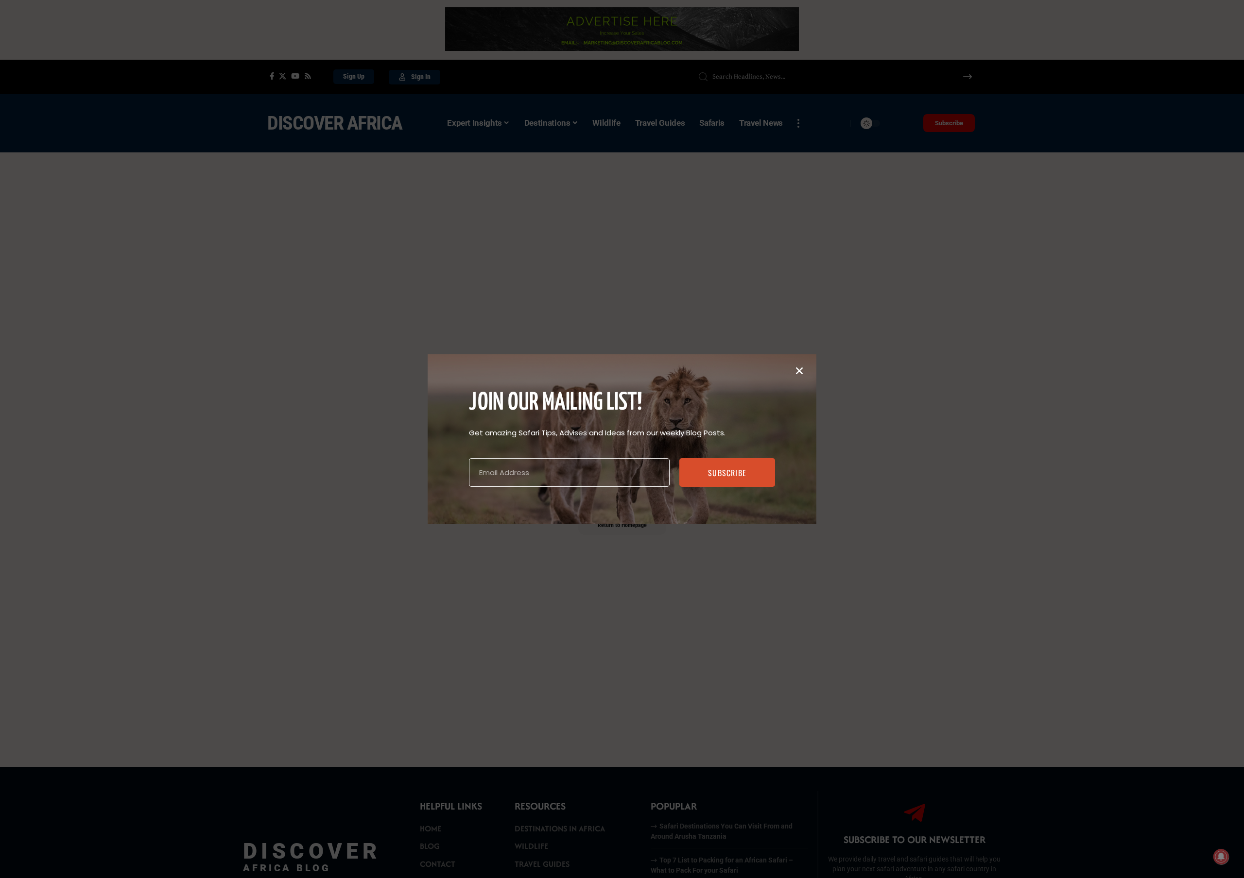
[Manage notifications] (1221, 856)
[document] (622, 439)
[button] (799, 371)
